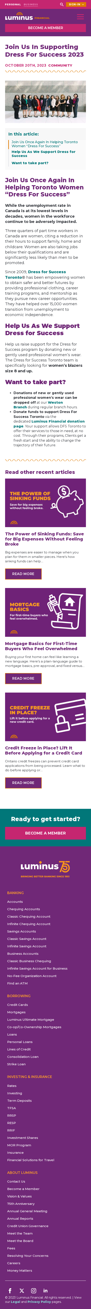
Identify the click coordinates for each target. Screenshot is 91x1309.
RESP (11, 1123)
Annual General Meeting (27, 1211)
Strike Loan (16, 1064)
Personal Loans (20, 1042)
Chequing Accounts (23, 909)
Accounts (15, 902)
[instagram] (34, 1291)
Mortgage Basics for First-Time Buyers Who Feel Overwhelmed (42, 646)
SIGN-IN (74, 4)
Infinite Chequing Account (28, 924)
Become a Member (23, 1189)
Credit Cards (17, 1005)
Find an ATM (17, 983)
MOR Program (19, 1145)
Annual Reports (20, 1219)
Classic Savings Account (26, 939)
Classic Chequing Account (28, 916)
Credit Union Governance (27, 1226)
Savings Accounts (21, 931)
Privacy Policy (39, 1302)
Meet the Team (20, 1233)
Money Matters (19, 1270)
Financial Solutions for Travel (30, 1160)
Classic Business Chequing (29, 961)
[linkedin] (45, 1291)
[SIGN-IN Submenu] (83, 4)
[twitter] (22, 1291)
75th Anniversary (20, 1204)
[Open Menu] (80, 16)
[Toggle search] (62, 4)
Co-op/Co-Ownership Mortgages (34, 1027)
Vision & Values (19, 1196)
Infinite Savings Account (26, 946)
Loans (12, 1034)
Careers (13, 1263)
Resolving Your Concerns (27, 1256)
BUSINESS (31, 4)
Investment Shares (22, 1138)
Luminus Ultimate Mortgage (30, 1020)
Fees (11, 1248)
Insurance (15, 1153)
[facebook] (10, 1291)
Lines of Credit (19, 1049)
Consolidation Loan (23, 1057)
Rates (12, 1086)
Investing (14, 1093)
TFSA (11, 1108)
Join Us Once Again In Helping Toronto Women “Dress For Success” (45, 144)
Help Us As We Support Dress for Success (44, 154)
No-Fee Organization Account (32, 976)
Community (60, 65)
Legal (15, 1302)
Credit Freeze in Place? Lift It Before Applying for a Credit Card (43, 750)
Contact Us (16, 1181)
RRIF (11, 1130)
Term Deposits (19, 1101)
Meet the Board (20, 1241)
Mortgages (16, 1012)
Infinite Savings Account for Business (37, 968)
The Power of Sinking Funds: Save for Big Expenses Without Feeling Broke (44, 539)
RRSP (11, 1115)
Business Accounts (23, 954)
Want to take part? (30, 163)
